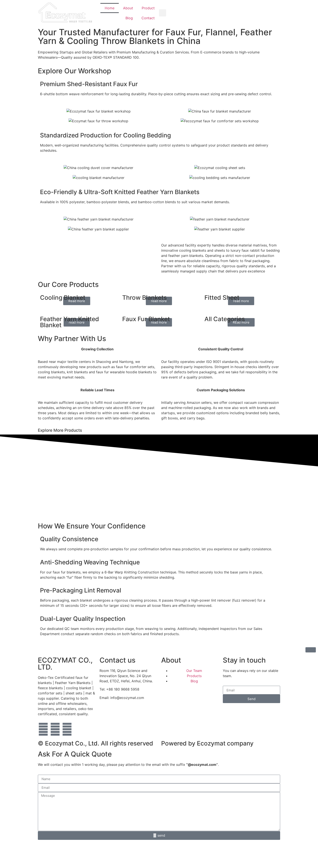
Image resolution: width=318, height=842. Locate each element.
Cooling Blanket (62, 297)
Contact (148, 18)
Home (109, 8)
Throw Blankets (144, 297)
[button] (162, 12)
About (128, 8)
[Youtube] (55, 729)
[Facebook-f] (43, 729)
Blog (129, 18)
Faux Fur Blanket (146, 319)
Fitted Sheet (221, 297)
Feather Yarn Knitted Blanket (69, 322)
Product (148, 8)
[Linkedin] (67, 729)
